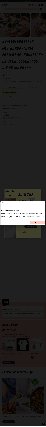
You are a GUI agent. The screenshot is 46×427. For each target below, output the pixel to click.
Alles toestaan (37, 222)
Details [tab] (23, 205)
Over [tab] (38, 205)
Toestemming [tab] (8, 205)
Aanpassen (22, 222)
